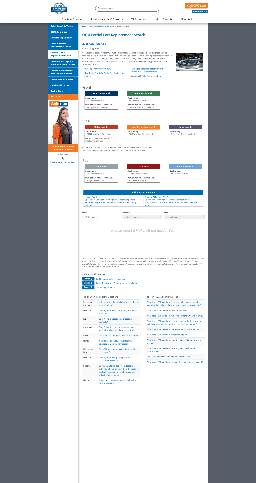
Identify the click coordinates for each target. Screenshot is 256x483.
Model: (126, 212)
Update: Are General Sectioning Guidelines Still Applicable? (111, 199)
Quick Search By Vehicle (62, 26)
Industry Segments (163, 19)
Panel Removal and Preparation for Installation (117, 283)
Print (96, 48)
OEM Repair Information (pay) (97, 68)
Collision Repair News (61, 37)
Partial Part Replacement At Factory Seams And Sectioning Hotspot (110, 204)
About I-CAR (186, 19)
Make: (85, 212)
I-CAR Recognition (138, 19)
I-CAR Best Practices (61, 85)
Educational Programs (72, 19)
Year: (166, 212)
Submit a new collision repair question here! (63, 148)
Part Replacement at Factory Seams (111, 279)
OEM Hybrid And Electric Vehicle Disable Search (62, 72)
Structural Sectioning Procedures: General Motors (167, 199)
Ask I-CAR (55, 96)
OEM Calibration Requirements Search (61, 45)
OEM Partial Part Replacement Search (61, 54)
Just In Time (57, 91)
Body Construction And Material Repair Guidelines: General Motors (171, 204)
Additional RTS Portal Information (146, 76)
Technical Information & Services (105, 19)
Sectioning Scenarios (105, 287)
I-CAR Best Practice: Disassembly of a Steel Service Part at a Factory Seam (149, 70)
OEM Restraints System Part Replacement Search (63, 63)
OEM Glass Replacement (62, 79)
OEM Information (59, 31)
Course (87, 278)
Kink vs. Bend (91, 197)
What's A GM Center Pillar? (156, 197)
